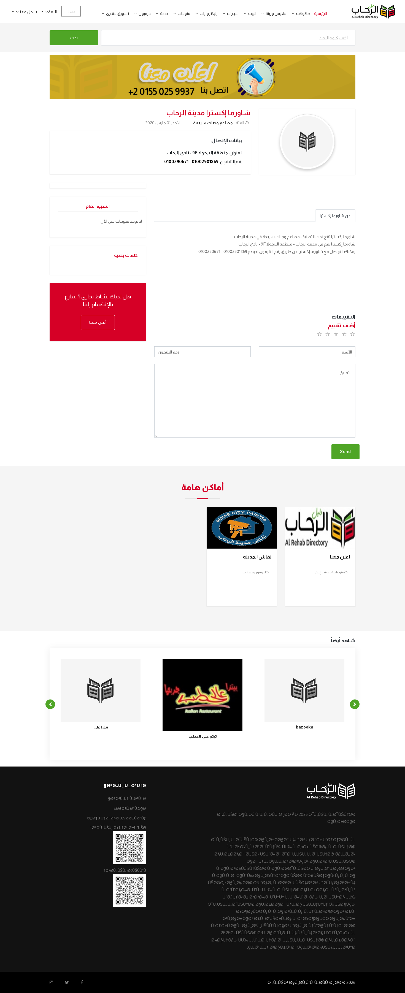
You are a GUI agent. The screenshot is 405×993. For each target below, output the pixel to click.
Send (345, 451)
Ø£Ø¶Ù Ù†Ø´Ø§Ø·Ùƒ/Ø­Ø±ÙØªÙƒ (116, 818)
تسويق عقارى (117, 13)
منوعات (184, 13)
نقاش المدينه (257, 557)
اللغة (52, 11)
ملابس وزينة (276, 13)
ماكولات (303, 13)
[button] (291, 14)
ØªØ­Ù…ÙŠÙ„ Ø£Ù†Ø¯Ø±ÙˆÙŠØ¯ (118, 827)
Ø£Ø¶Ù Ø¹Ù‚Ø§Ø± (130, 808)
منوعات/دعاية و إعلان (329, 572)
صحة (164, 13)
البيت (252, 13)
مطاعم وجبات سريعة (213, 122)
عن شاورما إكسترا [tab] (335, 215)
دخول (71, 11)
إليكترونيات (208, 13)
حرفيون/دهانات (253, 572)
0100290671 (176, 161)
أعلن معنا (97, 322)
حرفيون (145, 13)
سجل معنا (28, 11)
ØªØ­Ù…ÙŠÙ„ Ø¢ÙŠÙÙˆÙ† (124, 870)
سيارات (233, 13)
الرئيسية (320, 13)
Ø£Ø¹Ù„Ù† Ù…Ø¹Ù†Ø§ (127, 798)
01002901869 (205, 161)
